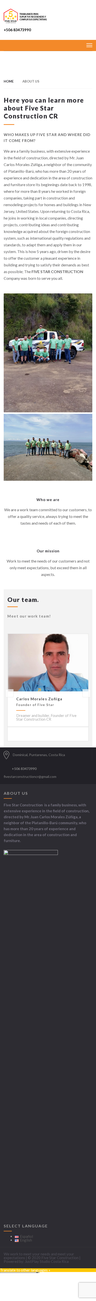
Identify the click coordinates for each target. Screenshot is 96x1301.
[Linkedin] (54, 771)
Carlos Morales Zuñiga (39, 699)
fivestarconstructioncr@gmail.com (30, 776)
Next (86, 693)
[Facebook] (47, 771)
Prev (9, 693)
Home (9, 81)
